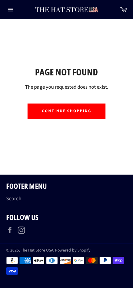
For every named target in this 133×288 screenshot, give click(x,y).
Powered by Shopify (72, 250)
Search (13, 198)
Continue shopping (66, 111)
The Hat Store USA (37, 250)
